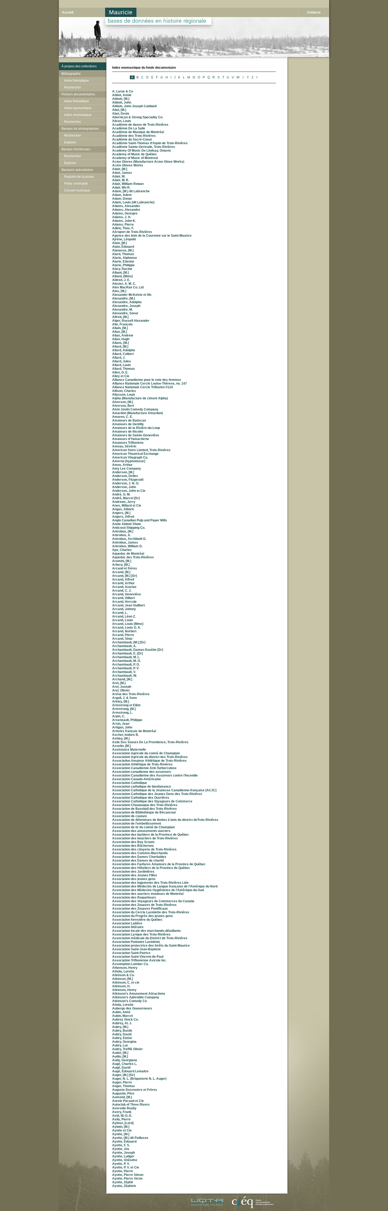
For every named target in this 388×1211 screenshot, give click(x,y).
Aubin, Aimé (121, 1012)
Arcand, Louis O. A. (126, 627)
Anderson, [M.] (123, 472)
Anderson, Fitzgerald (127, 479)
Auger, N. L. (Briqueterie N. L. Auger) (139, 1079)
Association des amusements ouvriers (141, 831)
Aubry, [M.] (120, 1027)
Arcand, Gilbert (123, 598)
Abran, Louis (121, 121)
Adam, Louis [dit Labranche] (133, 202)
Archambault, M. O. (126, 661)
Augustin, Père (123, 1093)
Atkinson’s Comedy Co (129, 1001)
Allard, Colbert (123, 354)
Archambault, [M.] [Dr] (128, 642)
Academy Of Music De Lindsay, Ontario (141, 150)
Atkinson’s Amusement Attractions (138, 993)
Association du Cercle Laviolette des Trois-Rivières (150, 912)
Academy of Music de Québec (134, 154)
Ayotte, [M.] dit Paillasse (130, 1138)
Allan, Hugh (120, 339)
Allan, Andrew (122, 335)
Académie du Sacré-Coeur (132, 139)
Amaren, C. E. (122, 417)
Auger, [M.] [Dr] (123, 1075)
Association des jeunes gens (133, 879)
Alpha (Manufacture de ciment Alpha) (140, 398)
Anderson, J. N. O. (125, 483)
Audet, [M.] (120, 1053)
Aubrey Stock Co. (125, 1019)
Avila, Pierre (121, 1119)
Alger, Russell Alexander (130, 320)
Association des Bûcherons (133, 846)
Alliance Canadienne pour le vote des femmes (146, 380)
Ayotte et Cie (122, 1130)
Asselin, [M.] (121, 746)
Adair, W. (118, 176)
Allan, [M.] (119, 332)
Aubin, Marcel (122, 1016)
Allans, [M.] (120, 343)
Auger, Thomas (123, 1086)
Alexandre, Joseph (126, 306)
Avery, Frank (121, 1112)
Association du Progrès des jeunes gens (142, 916)
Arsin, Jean (120, 724)
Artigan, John (122, 727)
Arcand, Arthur (123, 583)
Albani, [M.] (120, 272)
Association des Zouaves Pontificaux (140, 908)
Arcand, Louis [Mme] (127, 624)
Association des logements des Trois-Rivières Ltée (150, 883)
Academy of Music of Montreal (135, 158)
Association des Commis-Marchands (140, 853)
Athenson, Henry (125, 968)
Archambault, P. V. (125, 668)
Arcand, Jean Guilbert (128, 605)
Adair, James (122, 173)
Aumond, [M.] (122, 1097)
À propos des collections (79, 66)
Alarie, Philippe (123, 265)
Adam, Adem (122, 195)
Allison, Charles (124, 391)
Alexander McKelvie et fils (132, 295)
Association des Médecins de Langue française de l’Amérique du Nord (164, 886)
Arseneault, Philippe (127, 720)
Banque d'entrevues (75, 149)
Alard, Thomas (123, 254)
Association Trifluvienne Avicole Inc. (139, 960)
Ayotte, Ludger (123, 1156)
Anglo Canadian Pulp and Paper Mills (139, 520)
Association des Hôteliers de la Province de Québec (151, 868)
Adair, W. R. (120, 180)
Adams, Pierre (123, 224)
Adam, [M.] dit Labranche (131, 191)
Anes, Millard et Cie (126, 505)
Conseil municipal (77, 190)
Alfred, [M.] (120, 317)
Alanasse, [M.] (123, 250)
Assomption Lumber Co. (130, 964)
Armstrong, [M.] (124, 709)
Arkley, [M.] (120, 701)
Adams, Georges (125, 213)
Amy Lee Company (126, 468)
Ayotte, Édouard (124, 1141)
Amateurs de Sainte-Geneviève (135, 435)
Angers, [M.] (121, 513)
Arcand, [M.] (121, 572)
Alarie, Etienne (123, 261)
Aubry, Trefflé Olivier (127, 1049)
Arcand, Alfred (123, 579)
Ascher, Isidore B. (125, 735)
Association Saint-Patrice (131, 953)
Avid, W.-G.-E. (122, 1116)
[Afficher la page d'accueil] (194, 56)
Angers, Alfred (123, 516)
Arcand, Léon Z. (124, 616)
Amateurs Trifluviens (128, 443)
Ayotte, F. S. (121, 1145)
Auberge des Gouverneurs (132, 1008)
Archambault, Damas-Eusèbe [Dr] (137, 650)
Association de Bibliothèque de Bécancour (144, 812)
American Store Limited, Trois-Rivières (141, 450)
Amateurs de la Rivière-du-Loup (136, 428)
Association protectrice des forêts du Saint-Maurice (151, 945)
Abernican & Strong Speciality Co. (137, 117)
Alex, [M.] (119, 291)
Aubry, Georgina (124, 1042)
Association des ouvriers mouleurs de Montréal (147, 894)
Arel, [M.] (119, 683)
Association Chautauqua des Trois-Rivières (144, 805)
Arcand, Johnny (124, 609)
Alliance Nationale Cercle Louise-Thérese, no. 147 (149, 383)
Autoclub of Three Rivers (131, 1104)
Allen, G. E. (120, 372)
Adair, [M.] (119, 169)
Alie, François (122, 324)
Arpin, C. (118, 716)
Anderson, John (124, 487)
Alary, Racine (122, 269)
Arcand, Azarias (124, 587)
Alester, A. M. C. (124, 284)
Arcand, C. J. (121, 590)
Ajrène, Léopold (124, 239)
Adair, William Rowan (128, 184)
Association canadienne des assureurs (141, 772)
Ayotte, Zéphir (122, 1182)
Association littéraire (128, 927)
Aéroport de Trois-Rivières (132, 232)
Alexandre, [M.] (123, 298)
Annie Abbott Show (126, 524)
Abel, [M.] (119, 110)
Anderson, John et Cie (128, 491)
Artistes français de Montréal (134, 731)
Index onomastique (78, 115)
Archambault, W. (124, 675)
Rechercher (72, 87)
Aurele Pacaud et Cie (128, 1101)
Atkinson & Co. (123, 975)
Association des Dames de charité (138, 860)
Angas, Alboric (123, 509)
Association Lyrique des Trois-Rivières (141, 934)
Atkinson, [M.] (122, 979)
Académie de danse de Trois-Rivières (140, 125)
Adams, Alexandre (126, 210)
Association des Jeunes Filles (134, 875)
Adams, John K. (124, 221)
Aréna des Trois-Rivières (131, 694)
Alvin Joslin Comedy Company (135, 409)
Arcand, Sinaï (122, 638)
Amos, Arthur (122, 465)
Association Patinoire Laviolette (136, 942)
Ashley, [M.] (121, 738)
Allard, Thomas (123, 369)
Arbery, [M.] (121, 565)
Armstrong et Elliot (126, 705)
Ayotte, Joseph (123, 1152)
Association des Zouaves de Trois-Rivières (144, 905)
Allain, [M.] (120, 328)
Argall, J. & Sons (124, 698)
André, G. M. (121, 494)
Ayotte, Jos (120, 1149)
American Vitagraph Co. (130, 457)
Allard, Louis (121, 365)
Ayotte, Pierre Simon (127, 1175)
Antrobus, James (125, 542)
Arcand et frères (124, 568)
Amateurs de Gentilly (128, 424)
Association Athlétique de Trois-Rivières (142, 764)
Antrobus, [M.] (122, 531)
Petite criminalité (76, 183)
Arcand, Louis (122, 620)
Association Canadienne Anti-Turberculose (144, 768)
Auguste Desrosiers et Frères (134, 1090)
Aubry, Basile (122, 1030)
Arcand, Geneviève (126, 594)
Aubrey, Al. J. (122, 1023)
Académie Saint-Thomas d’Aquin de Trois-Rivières (150, 143)
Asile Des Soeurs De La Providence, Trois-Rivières (150, 742)
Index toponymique (78, 108)
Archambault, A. (124, 646)
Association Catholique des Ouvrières (140, 797)
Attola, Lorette (123, 1005)
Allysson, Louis (123, 394)
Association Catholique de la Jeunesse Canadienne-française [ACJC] (164, 790)
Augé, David (121, 1067)
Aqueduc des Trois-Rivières (133, 557)
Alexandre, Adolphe (127, 302)
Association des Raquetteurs (134, 897)
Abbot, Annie (121, 95)
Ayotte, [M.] (120, 1134)
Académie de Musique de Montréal (138, 132)
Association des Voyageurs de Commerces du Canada (153, 901)
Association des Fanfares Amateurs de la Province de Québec (159, 864)
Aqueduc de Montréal (128, 553)
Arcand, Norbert (124, 631)
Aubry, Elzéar (122, 1038)
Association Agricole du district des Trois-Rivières (150, 757)
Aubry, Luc (120, 1045)
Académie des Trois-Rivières (134, 136)
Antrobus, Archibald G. (129, 539)
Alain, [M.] (119, 243)
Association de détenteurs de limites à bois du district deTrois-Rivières (165, 820)
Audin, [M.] (120, 1056)
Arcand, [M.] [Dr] (124, 576)
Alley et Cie (120, 376)
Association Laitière (127, 923)
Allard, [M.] (120, 346)
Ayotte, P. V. (121, 1164)
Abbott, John (121, 102)
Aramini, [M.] (121, 561)
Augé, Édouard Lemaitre (130, 1071)
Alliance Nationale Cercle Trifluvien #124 (142, 387)
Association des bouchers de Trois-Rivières (145, 838)
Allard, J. (118, 357)
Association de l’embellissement (136, 823)
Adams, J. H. (121, 217)
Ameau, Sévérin (124, 446)
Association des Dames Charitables (139, 857)
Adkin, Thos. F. (123, 228)
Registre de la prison (79, 177)
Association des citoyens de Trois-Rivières (144, 849)
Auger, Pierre (122, 1082)
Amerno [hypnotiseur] (128, 461)
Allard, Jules (121, 361)
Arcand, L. (119, 613)
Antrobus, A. (121, 535)
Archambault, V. (124, 672)
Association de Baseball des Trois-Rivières (144, 809)
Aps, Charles (122, 550)
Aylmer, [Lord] (123, 1123)
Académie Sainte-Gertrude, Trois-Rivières (143, 147)
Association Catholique (129, 783)
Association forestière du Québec (137, 920)
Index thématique (76, 80)
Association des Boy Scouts (133, 842)
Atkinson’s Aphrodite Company (135, 997)
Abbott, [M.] (120, 99)
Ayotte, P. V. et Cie (125, 1167)
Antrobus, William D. (127, 546)
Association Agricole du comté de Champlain (146, 753)
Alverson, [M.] (122, 402)
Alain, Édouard (123, 247)
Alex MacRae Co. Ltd (128, 287)
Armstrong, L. (122, 712)
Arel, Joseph (121, 687)
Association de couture (129, 816)
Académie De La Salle (128, 128)
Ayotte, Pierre (122, 1171)
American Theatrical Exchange (135, 454)
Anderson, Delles (125, 476)
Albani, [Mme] (122, 276)
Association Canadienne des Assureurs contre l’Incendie (155, 775)
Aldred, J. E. (121, 280)
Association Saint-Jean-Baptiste (136, 949)
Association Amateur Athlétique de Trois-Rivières (149, 761)
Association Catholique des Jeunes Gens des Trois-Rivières (157, 794)
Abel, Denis (120, 113)
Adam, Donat (122, 198)
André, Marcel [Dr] (126, 498)
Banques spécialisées (77, 170)
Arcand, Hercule (124, 602)
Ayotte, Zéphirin (124, 1186)
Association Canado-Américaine (136, 779)
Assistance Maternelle (129, 749)
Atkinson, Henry (124, 990)
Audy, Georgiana (124, 1060)
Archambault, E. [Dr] (127, 653)
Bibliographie (71, 74)
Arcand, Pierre (123, 635)
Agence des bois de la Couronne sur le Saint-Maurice (152, 235)
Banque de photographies (80, 128)
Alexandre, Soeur (125, 313)
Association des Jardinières (133, 871)
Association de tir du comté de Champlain (143, 827)
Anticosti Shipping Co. (128, 528)
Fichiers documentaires (78, 94)
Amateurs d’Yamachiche (130, 439)
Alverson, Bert (123, 406)
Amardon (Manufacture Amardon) (137, 413)
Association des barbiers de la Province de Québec (150, 834)
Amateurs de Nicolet (127, 431)
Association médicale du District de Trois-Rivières (149, 938)
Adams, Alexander (126, 206)
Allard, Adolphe (123, 350)
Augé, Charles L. (124, 1064)
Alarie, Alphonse (124, 258)
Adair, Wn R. (121, 187)
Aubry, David (121, 1034)
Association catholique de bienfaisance (141, 786)
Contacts (314, 12)
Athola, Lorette (123, 971)
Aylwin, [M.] (120, 1127)
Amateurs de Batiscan (129, 420)
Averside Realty (124, 1108)
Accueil (67, 12)
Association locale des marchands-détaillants (146, 931)
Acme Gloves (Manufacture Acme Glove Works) (148, 161)
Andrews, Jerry (123, 502)
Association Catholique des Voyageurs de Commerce (152, 801)
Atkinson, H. (121, 986)
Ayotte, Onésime (124, 1160)
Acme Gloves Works (127, 165)
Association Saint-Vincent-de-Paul (137, 956)
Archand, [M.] (122, 679)
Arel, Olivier (121, 690)
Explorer (70, 142)
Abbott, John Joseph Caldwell (134, 106)
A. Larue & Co (122, 91)
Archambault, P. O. (126, 664)
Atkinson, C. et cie (125, 982)
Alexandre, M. (122, 309)
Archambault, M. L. (126, 657)
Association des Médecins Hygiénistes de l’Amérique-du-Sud (158, 890)
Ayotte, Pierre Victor (127, 1178)
